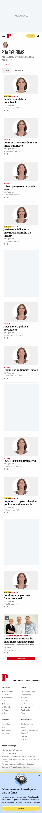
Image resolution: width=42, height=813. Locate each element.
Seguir (7, 64)
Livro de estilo (26, 707)
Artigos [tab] (7, 70)
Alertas (6, 695)
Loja (3, 727)
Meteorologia (6, 730)
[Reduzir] (39, 775)
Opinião (24, 736)
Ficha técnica (26, 695)
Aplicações (6, 724)
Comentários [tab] (18, 70)
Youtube (7, 710)
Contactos (25, 701)
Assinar (30, 36)
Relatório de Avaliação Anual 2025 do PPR (17, 767)
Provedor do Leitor (28, 692)
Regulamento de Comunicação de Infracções (18, 756)
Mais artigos (21, 658)
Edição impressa (27, 724)
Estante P (24, 733)
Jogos (23, 727)
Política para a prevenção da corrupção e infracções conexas (21, 760)
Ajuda (23, 713)
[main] (21, 354)
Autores (24, 698)
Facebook (8, 698)
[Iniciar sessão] (38, 36)
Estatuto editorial (27, 704)
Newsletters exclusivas (29, 730)
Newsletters (8, 692)
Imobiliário (5, 733)
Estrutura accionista (9, 753)
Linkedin (7, 707)
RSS (5, 713)
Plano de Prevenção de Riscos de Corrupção (18, 764)
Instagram (8, 704)
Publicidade (25, 710)
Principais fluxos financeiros (12, 750)
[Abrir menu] (3, 36)
